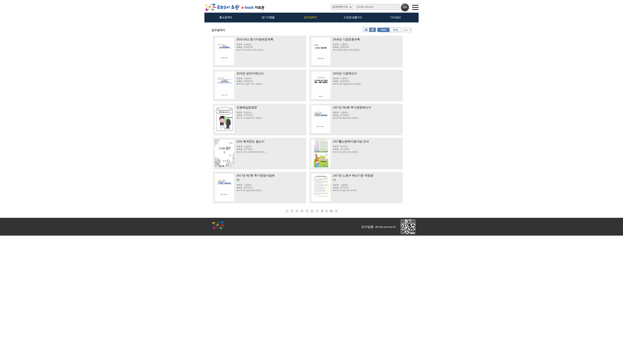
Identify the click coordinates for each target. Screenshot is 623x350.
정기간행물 (268, 17)
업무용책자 (310, 17)
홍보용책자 (225, 17)
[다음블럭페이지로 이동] (336, 211)
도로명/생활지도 (352, 17)
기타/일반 (395, 17)
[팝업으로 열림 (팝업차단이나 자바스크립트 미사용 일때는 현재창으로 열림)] (408, 233)
